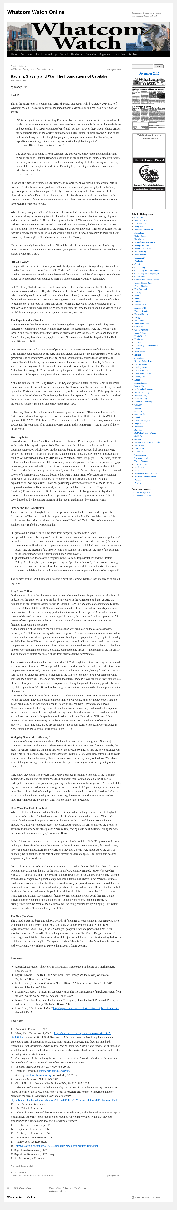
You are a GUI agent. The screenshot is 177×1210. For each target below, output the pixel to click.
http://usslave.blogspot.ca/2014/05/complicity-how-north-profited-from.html (57, 1145)
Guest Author (140, 332)
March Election (140, 382)
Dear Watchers (140, 223)
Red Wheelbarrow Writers (145, 432)
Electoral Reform (141, 314)
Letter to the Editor (142, 370)
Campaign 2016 (140, 257)
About (39, 54)
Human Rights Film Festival (146, 345)
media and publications (143, 389)
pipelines (138, 411)
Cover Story (139, 217)
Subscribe (91, 54)
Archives (133, 54)
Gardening (138, 326)
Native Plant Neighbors (144, 392)
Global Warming (141, 329)
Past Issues (26, 54)
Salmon (137, 439)
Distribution (76, 54)
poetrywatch (113, 69)
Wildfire (137, 479)
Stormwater (139, 448)
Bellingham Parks (141, 245)
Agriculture (139, 232)
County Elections (141, 285)
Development (139, 292)
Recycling (138, 429)
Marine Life (139, 386)
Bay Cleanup (139, 239)
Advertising (51, 54)
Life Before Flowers (142, 373)
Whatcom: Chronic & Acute (145, 473)
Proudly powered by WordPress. (148, 1197)
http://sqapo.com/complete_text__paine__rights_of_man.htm (86, 1008)
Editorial (137, 298)
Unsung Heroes (140, 464)
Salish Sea (138, 436)
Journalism (138, 357)
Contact (64, 54)
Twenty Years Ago (142, 461)
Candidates (138, 260)
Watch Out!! (139, 467)
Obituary (138, 404)
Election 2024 (140, 307)
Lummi (137, 379)
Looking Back (140, 376)
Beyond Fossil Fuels (142, 248)
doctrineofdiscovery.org (39, 1075)
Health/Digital (140, 335)
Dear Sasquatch (140, 289)
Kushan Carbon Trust (143, 361)
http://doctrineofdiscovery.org (55, 1070)
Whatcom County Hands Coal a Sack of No (33, 69)
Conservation (139, 276)
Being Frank (139, 226)
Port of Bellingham (142, 420)
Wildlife (137, 482)
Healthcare (138, 339)
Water (136, 470)
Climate (137, 264)
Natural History (140, 398)
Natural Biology (141, 395)
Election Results (141, 310)
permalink (29, 1165)
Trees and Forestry (142, 457)
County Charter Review (144, 282)
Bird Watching (140, 251)
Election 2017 (140, 304)
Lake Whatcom (140, 364)
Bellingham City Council (144, 242)
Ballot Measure (140, 235)
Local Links (119, 54)
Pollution (138, 417)
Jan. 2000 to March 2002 (142, 495)
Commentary (139, 267)
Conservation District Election (146, 279)
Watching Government (143, 229)
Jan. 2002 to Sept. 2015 (141, 492)
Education (138, 301)
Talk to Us (138, 451)
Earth (136, 295)
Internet (137, 354)
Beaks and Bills (140, 220)
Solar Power (139, 445)
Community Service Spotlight (146, 273)
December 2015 (149, 73)
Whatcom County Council (145, 476)
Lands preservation (142, 367)
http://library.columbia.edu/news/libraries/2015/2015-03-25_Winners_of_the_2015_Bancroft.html (64, 1100)
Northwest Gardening (143, 401)
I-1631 (137, 348)
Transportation (140, 454)
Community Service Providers (146, 270)
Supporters (104, 54)
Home (14, 54)
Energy (137, 317)
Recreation (138, 426)
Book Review (140, 254)
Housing (138, 342)
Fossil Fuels (139, 320)
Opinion (137, 407)
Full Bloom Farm (141, 323)
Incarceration (139, 351)
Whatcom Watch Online (36, 11)
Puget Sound (139, 423)
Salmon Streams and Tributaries (147, 442)
